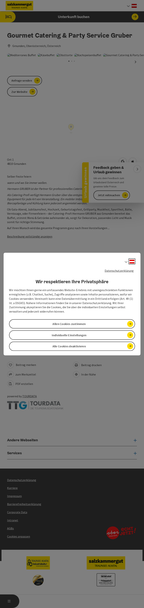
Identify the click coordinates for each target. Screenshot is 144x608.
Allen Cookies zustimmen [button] (69, 324)
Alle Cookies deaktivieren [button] (69, 346)
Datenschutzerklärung (119, 270)
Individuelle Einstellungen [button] (69, 335)
